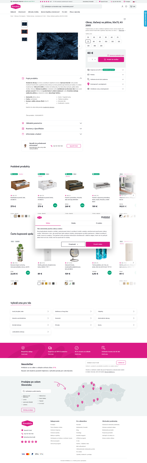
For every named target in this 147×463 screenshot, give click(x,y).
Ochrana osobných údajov (109, 427)
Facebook (22, 442)
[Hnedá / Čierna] (15, 283)
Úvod (12, 16)
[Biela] (11, 216)
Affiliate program (81, 438)
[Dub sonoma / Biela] (131, 216)
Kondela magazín (80, 435)
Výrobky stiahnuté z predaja (84, 454)
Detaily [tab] (73, 223)
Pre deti (64, 12)
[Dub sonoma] (127, 216)
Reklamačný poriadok (107, 430)
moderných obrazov (48, 107)
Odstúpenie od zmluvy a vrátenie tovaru (61, 438)
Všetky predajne (28, 410)
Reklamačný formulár (82, 427)
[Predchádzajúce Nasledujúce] (20, 185)
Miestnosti (22, 12)
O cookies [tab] (99, 223)
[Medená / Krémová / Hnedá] (66, 283)
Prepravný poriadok (107, 432)
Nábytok (13, 12)
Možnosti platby (55, 432)
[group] (57, 46)
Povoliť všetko (98, 244)
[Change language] (134, 1)
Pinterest (32, 442)
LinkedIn (36, 442)
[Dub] (15, 216)
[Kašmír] (57, 283)
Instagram (26, 442)
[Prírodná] (22, 216)
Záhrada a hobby (33, 12)
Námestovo (42, 395)
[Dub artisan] (42, 283)
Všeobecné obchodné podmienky (110, 424)
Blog (77, 430)
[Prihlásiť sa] (122, 6)
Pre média (79, 451)
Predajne (127, 1)
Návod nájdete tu (110, 372)
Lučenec (25, 404)
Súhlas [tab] (48, 223)
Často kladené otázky (56, 427)
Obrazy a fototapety (19, 16)
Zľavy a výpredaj (75, 12)
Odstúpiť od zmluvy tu (108, 435)
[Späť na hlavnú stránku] (16, 6)
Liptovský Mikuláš (28, 402)
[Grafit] (135, 216)
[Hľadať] (42, 6)
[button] (106, 70)
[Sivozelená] (29, 216)
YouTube (29, 442)
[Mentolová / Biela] (69, 283)
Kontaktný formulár (88, 1)
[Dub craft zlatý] (46, 283)
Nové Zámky (42, 398)
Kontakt (78, 424)
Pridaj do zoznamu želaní (125, 19)
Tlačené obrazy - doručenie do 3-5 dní (36, 16)
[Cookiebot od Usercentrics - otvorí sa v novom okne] (102, 217)
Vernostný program (56, 443)
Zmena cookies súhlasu (108, 438)
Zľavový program (55, 441)
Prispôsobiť (72, 244)
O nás (77, 441)
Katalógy (78, 432)
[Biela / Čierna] (120, 216)
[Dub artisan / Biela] (124, 216)
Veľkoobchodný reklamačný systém (85, 449)
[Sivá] (26, 216)
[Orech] (19, 216)
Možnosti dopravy (55, 430)
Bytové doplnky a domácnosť (50, 12)
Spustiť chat (104, 1)
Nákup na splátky (55, 435)
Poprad (41, 400)
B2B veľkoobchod (81, 446)
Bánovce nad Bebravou (26, 396)
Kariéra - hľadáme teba (82, 443)
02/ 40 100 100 (117, 1)
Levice (24, 399)
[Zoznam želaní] (126, 6)
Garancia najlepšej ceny (117, 55)
